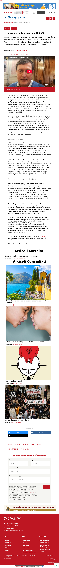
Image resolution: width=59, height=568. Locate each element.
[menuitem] (12, 543)
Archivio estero (44, 552)
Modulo (53, 559)
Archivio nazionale (45, 549)
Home (6, 22)
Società (7, 29)
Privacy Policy (52, 555)
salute (11, 22)
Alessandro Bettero (20, 305)
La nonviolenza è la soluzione (17, 420)
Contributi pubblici (51, 562)
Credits (47, 555)
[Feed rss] (54, 12)
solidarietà (25, 449)
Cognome (33, 460)
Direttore (8, 542)
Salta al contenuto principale (8, 1)
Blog (23, 536)
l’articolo (42, 236)
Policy (50, 559)
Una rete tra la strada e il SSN (22, 22)
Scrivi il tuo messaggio (15, 476)
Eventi (7, 550)
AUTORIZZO (13, 499)
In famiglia (26, 545)
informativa (31, 492)
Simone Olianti (19, 383)
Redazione (8, 545)
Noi (6, 536)
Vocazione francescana (29, 553)
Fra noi (25, 542)
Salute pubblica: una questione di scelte (21, 256)
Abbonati (42, 536)
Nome (11, 460)
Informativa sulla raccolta (20, 566)
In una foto (26, 548)
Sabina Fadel (24, 258)
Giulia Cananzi (22, 50)
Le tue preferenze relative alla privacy (33, 566)
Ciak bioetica (26, 540)
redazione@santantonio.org (14, 530)
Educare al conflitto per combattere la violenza (25, 342)
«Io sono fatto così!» (14, 381)
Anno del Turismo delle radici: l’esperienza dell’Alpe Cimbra (27, 302)
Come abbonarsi (44, 542)
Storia (7, 540)
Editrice (7, 548)
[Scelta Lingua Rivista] (54, 18)
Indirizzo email (13, 468)
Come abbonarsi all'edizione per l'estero (46, 546)
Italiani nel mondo (28, 550)
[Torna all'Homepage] (16, 17)
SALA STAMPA (41, 13)
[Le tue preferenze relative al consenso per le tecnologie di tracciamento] (56, 565)
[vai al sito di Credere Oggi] (26, 12)
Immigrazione (13, 449)
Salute (17, 444)
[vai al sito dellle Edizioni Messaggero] (33, 12)
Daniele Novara (19, 344)
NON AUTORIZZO (21, 499)
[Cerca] (51, 18)
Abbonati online (44, 540)
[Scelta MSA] (5, 17)
